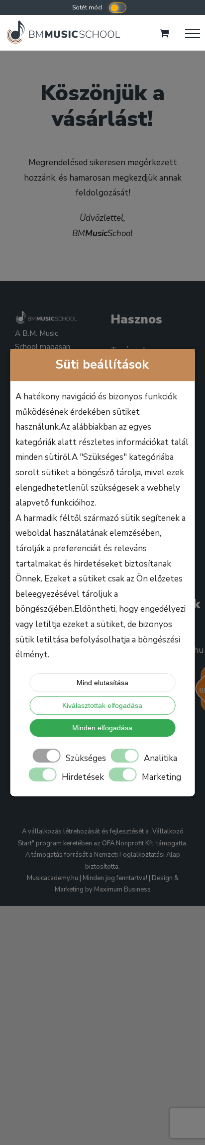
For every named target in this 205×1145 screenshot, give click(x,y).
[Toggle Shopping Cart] (164, 33)
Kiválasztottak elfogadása (102, 705)
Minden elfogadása (102, 728)
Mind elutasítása (102, 683)
